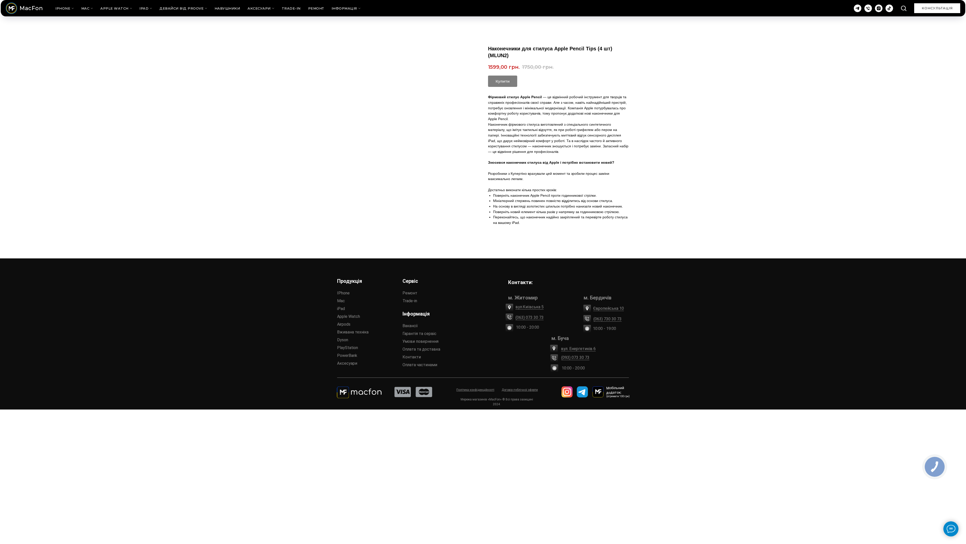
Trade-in (410, 300)
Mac (85, 8)
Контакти (412, 357)
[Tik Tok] (889, 8)
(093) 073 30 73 (575, 357)
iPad (143, 8)
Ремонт (316, 8)
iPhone (62, 8)
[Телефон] (868, 8)
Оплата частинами (420, 364)
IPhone (343, 293)
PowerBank (347, 355)
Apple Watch (114, 8)
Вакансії (410, 325)
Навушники (227, 8)
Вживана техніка (353, 332)
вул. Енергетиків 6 (578, 348)
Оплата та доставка (421, 349)
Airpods (343, 324)
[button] (904, 8)
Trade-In (291, 8)
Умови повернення (420, 341)
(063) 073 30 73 (529, 317)
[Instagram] (878, 8)
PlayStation (347, 347)
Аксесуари (259, 8)
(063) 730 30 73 (607, 319)
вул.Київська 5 (529, 306)
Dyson (342, 339)
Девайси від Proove (181, 8)
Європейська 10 (608, 308)
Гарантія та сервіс (419, 333)
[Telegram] (857, 8)
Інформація (344, 8)
